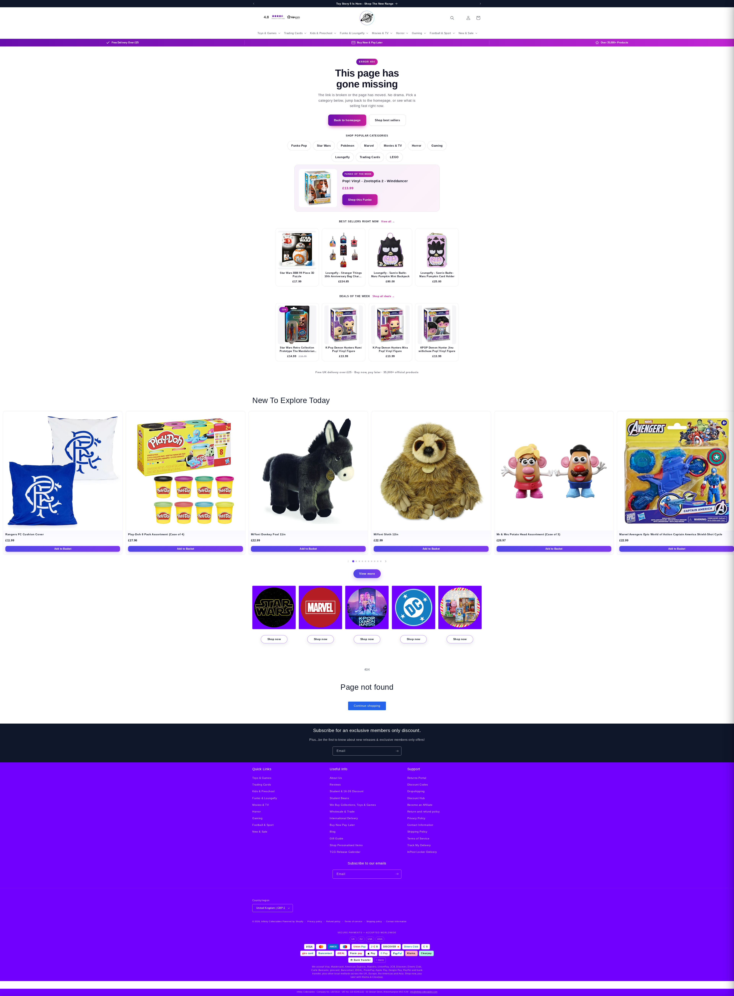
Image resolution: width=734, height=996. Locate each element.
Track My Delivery (419, 845)
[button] (281, 17)
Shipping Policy (417, 831)
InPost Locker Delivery (422, 851)
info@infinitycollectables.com (423, 992)
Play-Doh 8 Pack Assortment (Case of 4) (156, 534)
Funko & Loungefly (264, 798)
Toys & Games (261, 777)
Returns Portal (416, 777)
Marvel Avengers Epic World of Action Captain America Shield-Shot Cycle (670, 534)
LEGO (394, 157)
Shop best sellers (387, 120)
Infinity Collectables (271, 921)
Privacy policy (314, 921)
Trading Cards (370, 157)
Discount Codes (417, 784)
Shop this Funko (360, 199)
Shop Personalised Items (346, 845)
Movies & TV (393, 145)
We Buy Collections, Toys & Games (353, 804)
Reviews (335, 784)
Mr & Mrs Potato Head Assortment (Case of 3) (528, 534)
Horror (417, 145)
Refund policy (333, 921)
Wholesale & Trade (342, 811)
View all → (388, 221)
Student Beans (339, 798)
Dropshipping (416, 791)
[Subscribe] (397, 751)
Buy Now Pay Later (342, 825)
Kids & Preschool (263, 791)
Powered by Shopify (293, 921)
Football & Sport (263, 825)
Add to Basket (62, 548)
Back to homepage (347, 120)
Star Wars (324, 145)
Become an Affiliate (420, 804)
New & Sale (259, 831)
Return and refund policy (423, 811)
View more (367, 573)
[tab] (353, 561)
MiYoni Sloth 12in (386, 534)
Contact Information (420, 825)
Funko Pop (299, 145)
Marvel (369, 145)
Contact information (396, 921)
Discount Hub (416, 798)
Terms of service (353, 921)
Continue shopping (367, 705)
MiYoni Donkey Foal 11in (268, 534)
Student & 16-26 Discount (346, 791)
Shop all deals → (384, 296)
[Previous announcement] (253, 3)
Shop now (274, 639)
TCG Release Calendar (345, 851)
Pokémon (347, 145)
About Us (336, 777)
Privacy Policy (416, 818)
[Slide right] (386, 561)
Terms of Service (418, 838)
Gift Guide (336, 838)
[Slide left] (348, 561)
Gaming (437, 145)
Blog (332, 831)
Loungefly (342, 157)
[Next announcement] (480, 3)
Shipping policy (374, 921)
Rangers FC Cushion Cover (24, 534)
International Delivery (344, 818)
